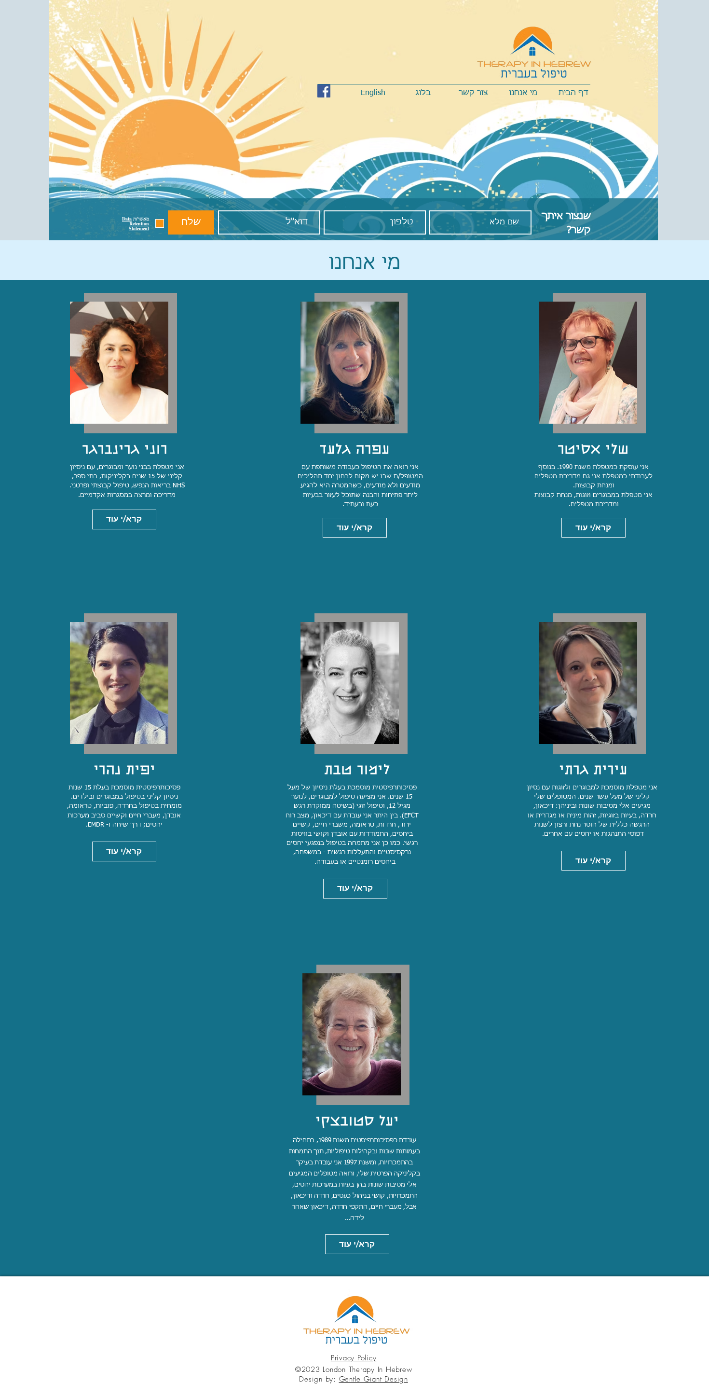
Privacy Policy (354, 1358)
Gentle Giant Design (373, 1379)
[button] (135, 223)
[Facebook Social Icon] (323, 90)
